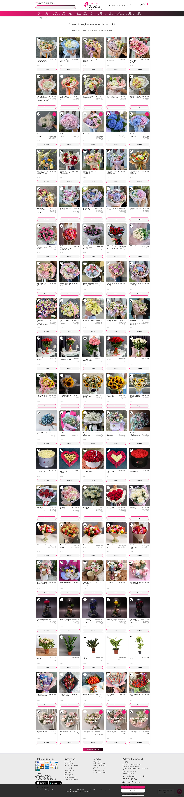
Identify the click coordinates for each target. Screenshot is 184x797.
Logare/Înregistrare (99, 770)
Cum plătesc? (68, 767)
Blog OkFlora (97, 762)
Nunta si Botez (130, 14)
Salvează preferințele (133, 787)
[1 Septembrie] (56, 13)
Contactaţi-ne (68, 763)
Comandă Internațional (100, 772)
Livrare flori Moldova (70, 777)
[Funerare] (139, 13)
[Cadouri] (110, 13)
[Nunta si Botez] (130, 13)
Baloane (91, 14)
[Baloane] (91, 13)
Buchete (64, 14)
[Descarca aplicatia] (41, 783)
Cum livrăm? (68, 769)
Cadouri (110, 14)
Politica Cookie (82, 791)
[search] (74, 7)
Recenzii (95, 767)
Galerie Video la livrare (99, 765)
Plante (85, 14)
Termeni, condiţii (69, 770)
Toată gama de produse (71, 779)
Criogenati (47, 14)
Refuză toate (133, 790)
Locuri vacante (68, 774)
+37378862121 (114, 5)
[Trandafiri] (39, 13)
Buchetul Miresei (119, 14)
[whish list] (140, 5)
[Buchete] (64, 13)
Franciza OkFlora (69, 762)
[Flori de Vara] (77, 13)
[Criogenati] (47, 13)
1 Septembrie (56, 14)
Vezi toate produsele (92, 749)
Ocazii (70, 14)
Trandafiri (39, 14)
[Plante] (85, 13)
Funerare (139, 14)
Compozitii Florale (100, 14)
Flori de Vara (77, 14)
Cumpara (46, 69)
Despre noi (67, 772)
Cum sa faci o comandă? (71, 765)
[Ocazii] (70, 13)
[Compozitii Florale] (101, 13)
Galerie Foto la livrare (99, 763)
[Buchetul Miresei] (119, 13)
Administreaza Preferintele (133, 794)
